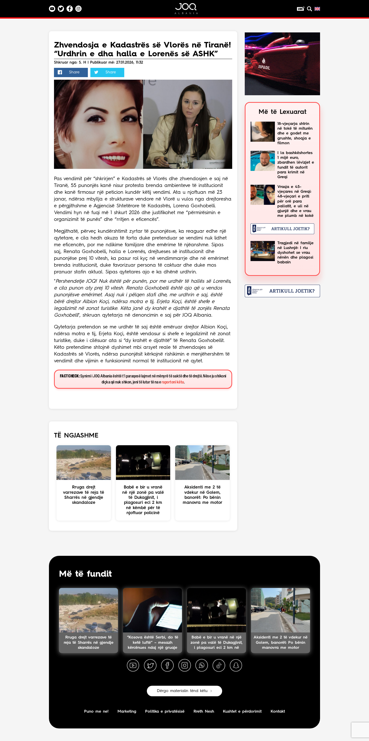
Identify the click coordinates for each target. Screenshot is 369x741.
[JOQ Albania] (189, 10)
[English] (317, 9)
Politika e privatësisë (164, 712)
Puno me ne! (96, 712)
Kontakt (278, 712)
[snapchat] (235, 665)
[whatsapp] (201, 665)
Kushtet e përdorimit (242, 712)
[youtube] (133, 665)
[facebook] (167, 665)
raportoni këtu (173, 382)
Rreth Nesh (204, 712)
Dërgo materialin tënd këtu (182, 691)
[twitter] (150, 665)
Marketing (126, 712)
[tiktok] (218, 665)
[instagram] (184, 665)
